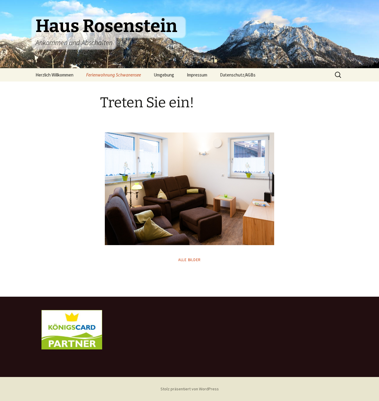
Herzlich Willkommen (54, 75)
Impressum (197, 75)
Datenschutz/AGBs (238, 75)
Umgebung (164, 75)
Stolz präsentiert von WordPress (189, 389)
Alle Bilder (189, 259)
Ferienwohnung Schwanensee (113, 75)
